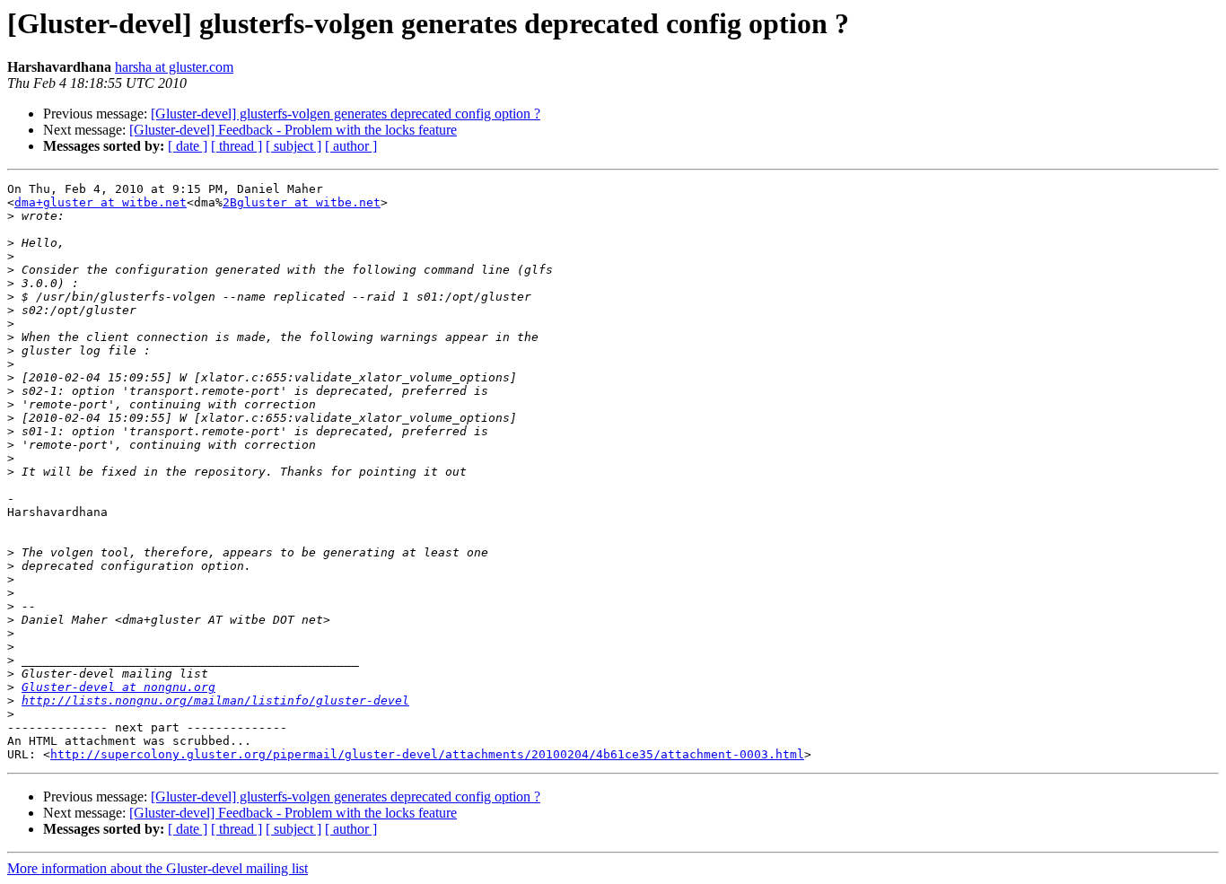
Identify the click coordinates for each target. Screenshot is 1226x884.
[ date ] (187, 145)
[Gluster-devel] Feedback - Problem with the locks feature (293, 129)
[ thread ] (236, 145)
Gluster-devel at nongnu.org (118, 687)
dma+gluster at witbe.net (100, 202)
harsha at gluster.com (174, 66)
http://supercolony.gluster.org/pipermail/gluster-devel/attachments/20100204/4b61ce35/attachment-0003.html (427, 754)
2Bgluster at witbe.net (302, 202)
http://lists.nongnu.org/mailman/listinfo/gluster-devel (215, 700)
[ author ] (351, 145)
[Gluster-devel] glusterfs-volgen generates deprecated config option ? (345, 113)
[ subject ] (293, 145)
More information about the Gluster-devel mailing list (157, 868)
